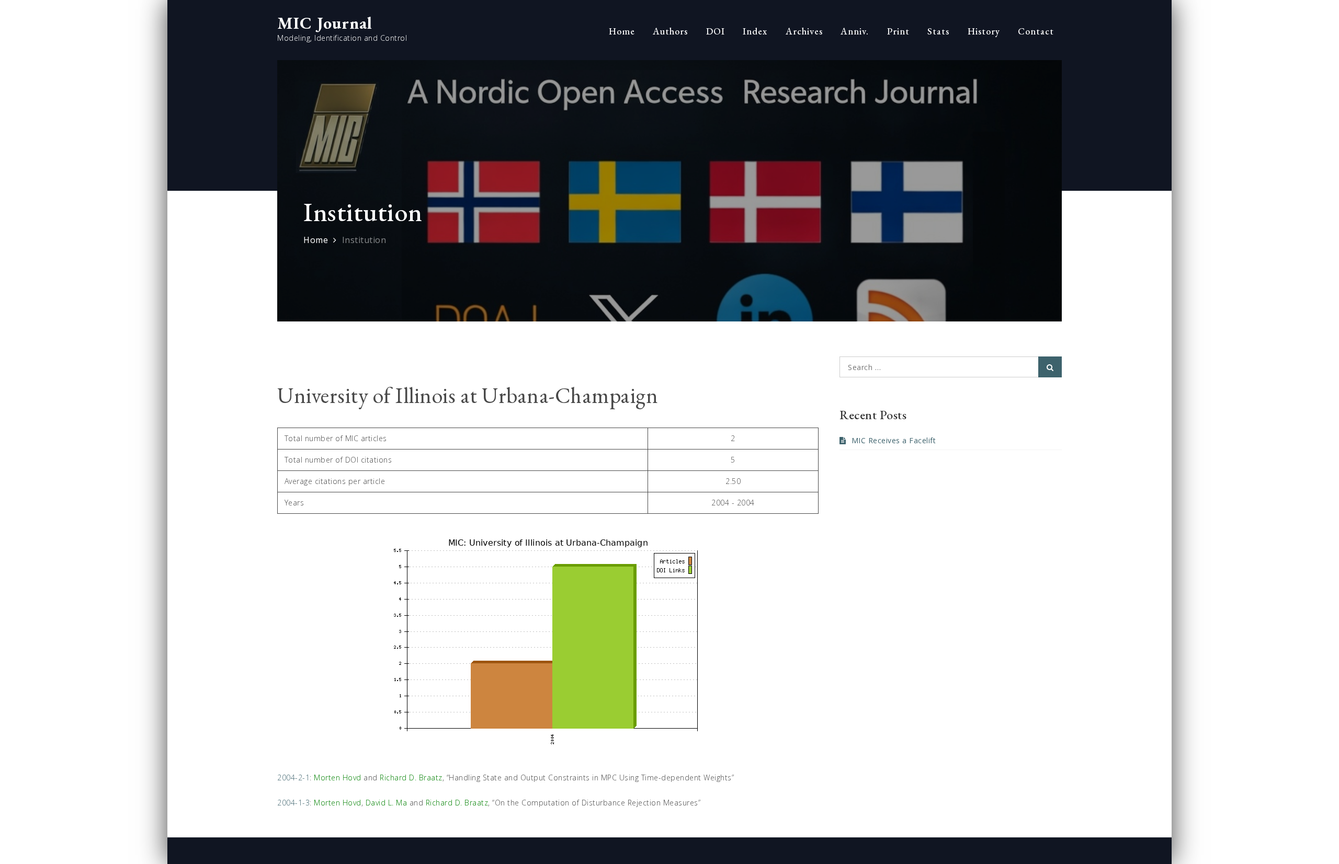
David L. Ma (386, 803)
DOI (715, 31)
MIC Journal (324, 23)
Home (622, 31)
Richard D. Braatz (411, 777)
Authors (670, 31)
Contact (1036, 31)
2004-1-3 (293, 803)
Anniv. (855, 31)
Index (755, 31)
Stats (938, 31)
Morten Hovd (337, 777)
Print (898, 31)
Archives (804, 31)
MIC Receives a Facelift (894, 440)
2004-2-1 (293, 777)
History (984, 31)
